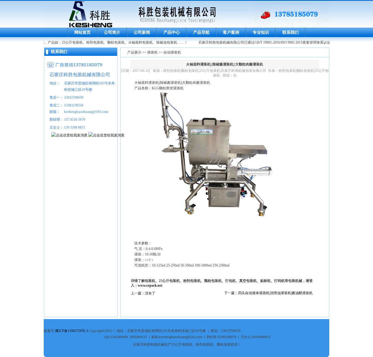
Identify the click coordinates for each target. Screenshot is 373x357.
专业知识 (261, 32)
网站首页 (82, 32)
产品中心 (171, 32)
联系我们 (290, 32)
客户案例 (231, 32)
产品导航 (201, 32)
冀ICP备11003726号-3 (71, 331)
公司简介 (112, 32)
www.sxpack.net (150, 285)
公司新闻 (142, 32)
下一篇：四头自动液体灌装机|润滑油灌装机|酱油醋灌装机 (268, 293)
